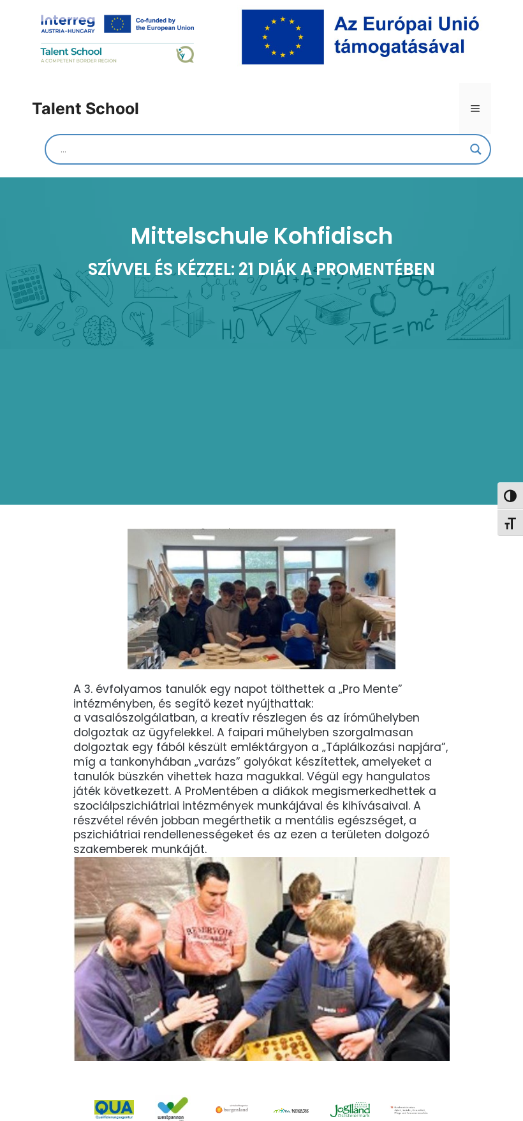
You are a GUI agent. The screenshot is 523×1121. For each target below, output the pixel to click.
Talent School (85, 108)
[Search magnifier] (476, 149)
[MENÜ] (475, 108)
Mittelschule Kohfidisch (262, 235)
